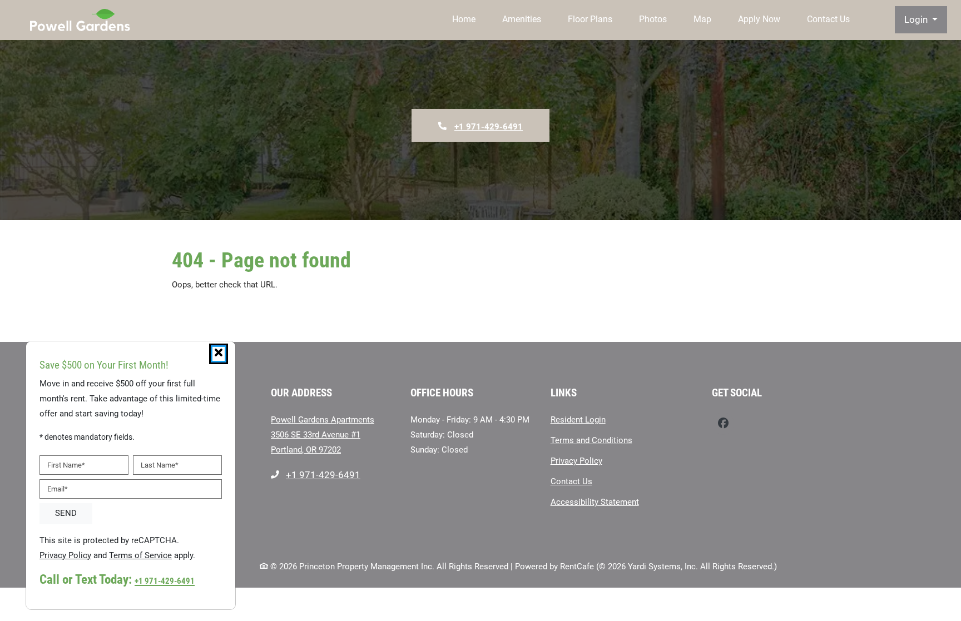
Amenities (521, 19)
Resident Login (578, 419)
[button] (921, 19)
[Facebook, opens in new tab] (723, 424)
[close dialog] (218, 353)
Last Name (160, 465)
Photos (653, 19)
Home (463, 19)
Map (702, 19)
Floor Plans (590, 19)
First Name (66, 465)
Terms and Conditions (591, 440)
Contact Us (828, 19)
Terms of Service (140, 555)
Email (57, 489)
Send (66, 514)
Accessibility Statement (595, 501)
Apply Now (759, 19)
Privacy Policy (576, 460)
